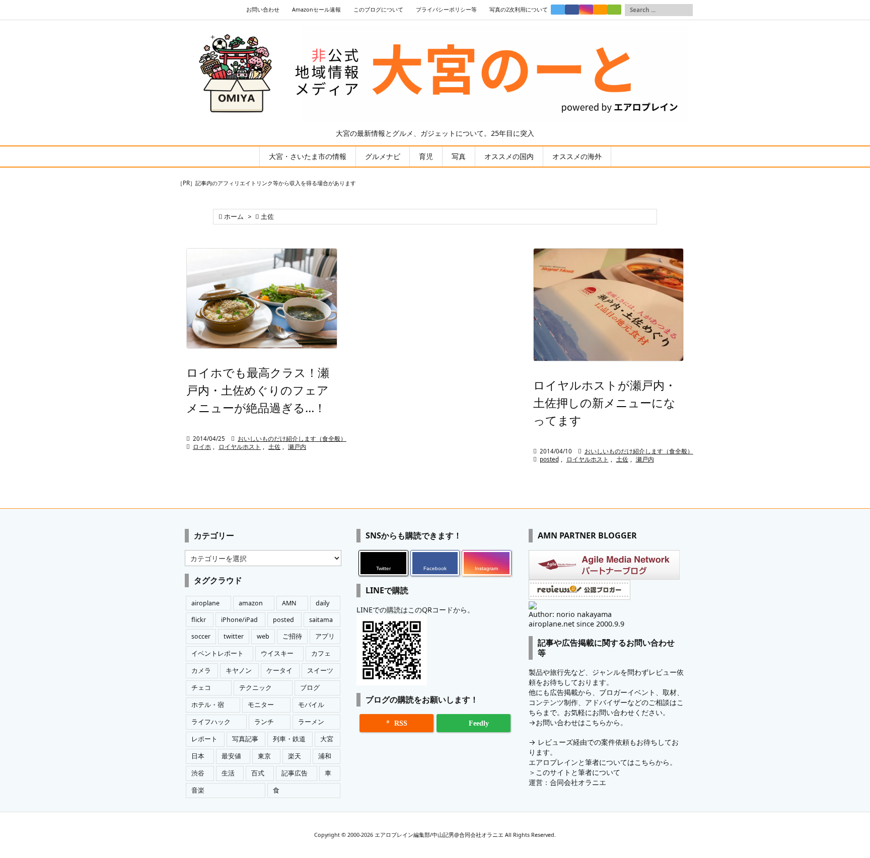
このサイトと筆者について (578, 772)
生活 (228, 773)
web (263, 636)
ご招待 (292, 636)
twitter (234, 636)
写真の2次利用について (518, 9)
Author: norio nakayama (570, 614)
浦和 (324, 756)
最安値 (231, 756)
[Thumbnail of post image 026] (608, 304)
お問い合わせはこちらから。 (581, 722)
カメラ (201, 670)
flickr (198, 619)
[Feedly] (614, 10)
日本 (197, 756)
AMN (289, 603)
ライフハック (211, 722)
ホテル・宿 (207, 704)
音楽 (197, 790)
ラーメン (311, 722)
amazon (251, 603)
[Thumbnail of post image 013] (261, 298)
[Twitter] (558, 10)
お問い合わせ (262, 9)
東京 (264, 756)
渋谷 (197, 773)
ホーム (234, 216)
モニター (261, 704)
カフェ (321, 653)
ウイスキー (277, 653)
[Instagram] (586, 10)
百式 (257, 773)
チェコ (201, 687)
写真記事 (245, 739)
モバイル (311, 704)
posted (549, 459)
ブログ (310, 687)
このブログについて (378, 9)
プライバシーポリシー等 (446, 9)
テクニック (255, 687)
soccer (200, 636)
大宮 (326, 739)
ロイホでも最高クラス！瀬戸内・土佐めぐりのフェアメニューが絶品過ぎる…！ (257, 390)
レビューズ (555, 742)
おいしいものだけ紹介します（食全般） (292, 438)
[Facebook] (572, 10)
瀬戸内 (297, 446)
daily (322, 603)
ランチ (264, 722)
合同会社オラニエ (578, 782)
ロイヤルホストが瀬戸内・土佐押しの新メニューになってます (604, 402)
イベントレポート (217, 653)
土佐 (274, 446)
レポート (204, 739)
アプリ (325, 636)
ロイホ (202, 446)
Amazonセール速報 (316, 9)
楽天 (294, 756)
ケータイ (279, 670)
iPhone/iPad (239, 619)
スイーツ (320, 670)
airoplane (205, 603)
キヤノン (239, 670)
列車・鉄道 (289, 739)
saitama (321, 619)
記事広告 (294, 773)
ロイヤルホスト (240, 446)
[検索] (685, 10)
